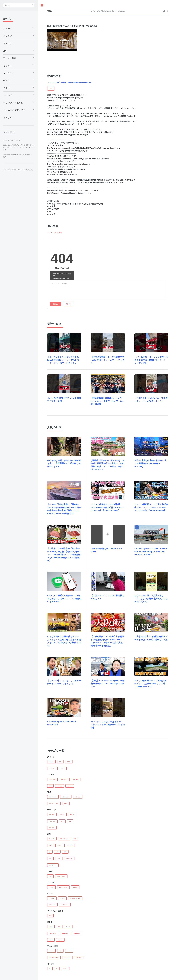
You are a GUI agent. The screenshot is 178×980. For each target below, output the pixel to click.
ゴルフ (62, 768)
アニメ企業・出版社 (53, 957)
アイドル (68, 926)
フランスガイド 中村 (54, 232)
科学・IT (72, 814)
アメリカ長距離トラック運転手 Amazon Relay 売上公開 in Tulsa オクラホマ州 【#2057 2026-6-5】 (107, 507)
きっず (50, 940)
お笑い (50, 926)
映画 (59, 926)
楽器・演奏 (77, 797)
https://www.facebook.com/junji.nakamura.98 (66, 169)
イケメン (51, 887)
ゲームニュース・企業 (75, 898)
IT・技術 (59, 786)
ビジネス (62, 814)
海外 (50, 786)
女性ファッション (63, 887)
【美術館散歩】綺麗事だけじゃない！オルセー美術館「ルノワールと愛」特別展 (107, 401)
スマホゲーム (52, 904)
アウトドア (51, 838)
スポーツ (70, 786)
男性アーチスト (52, 797)
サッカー (51, 761)
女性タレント (77, 933)
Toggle (42, 5)
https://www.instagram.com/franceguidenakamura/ (68, 164)
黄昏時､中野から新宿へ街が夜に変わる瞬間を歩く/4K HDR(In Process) (150, 463)
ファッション (70, 845)
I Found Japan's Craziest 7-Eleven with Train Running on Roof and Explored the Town (150, 551)
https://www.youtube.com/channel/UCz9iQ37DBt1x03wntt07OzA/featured (78, 159)
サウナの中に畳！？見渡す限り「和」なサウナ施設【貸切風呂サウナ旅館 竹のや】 (151, 598)
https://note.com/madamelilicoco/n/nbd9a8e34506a (69, 193)
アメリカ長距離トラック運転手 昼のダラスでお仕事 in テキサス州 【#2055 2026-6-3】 (150, 683)
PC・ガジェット (64, 838)
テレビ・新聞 (52, 779)
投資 (70, 821)
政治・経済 (75, 779)
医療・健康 (51, 827)
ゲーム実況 (51, 898)
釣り (75, 838)
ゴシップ (69, 951)
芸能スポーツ (64, 779)
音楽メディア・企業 (53, 803)
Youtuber (52, 933)
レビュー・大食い (61, 876)
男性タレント (65, 933)
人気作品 (51, 951)
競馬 (50, 915)
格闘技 (68, 761)
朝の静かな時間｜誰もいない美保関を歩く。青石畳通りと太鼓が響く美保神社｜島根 (64, 463)
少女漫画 (75, 887)
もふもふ (65, 968)
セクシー (60, 940)
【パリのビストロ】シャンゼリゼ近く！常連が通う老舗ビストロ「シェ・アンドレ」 (151, 360)
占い (50, 858)
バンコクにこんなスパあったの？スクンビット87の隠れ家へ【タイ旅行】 (108, 724)
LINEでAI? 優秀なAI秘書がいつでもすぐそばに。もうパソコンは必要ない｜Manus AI (64, 598)
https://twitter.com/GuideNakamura (62, 174)
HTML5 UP (29, 169)
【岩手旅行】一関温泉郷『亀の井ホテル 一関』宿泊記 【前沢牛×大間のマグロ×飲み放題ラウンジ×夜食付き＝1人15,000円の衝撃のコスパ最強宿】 (64, 554)
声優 (60, 951)
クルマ (59, 845)
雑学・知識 (51, 814)
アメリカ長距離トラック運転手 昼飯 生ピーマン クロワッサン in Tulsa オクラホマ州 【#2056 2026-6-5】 (151, 507)
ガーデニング (69, 858)
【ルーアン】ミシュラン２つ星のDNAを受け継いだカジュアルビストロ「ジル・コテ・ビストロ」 (63, 360)
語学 (62, 821)
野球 (60, 761)
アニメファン (67, 957)
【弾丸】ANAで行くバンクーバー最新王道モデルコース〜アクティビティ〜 (108, 683)
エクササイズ (52, 768)
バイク (58, 858)
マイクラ (62, 898)
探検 (65, 852)
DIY (50, 845)
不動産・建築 (52, 821)
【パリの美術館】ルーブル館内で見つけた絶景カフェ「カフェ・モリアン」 (108, 360)
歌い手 (65, 803)
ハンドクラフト (52, 865)
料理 (50, 876)
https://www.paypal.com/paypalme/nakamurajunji (68, 135)
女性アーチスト (65, 797)
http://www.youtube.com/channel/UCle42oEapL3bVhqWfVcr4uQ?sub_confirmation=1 (83, 148)
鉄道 (57, 852)
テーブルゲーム (64, 904)
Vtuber (78, 957)
